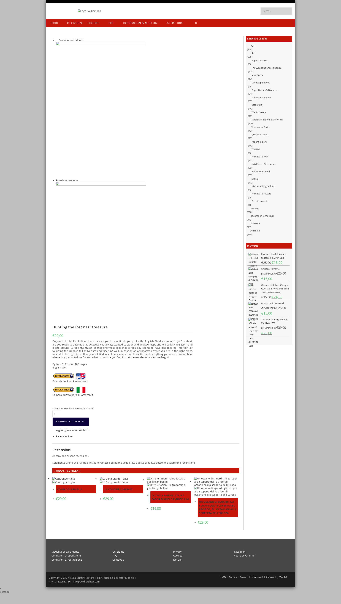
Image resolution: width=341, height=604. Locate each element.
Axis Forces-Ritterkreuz (263, 164)
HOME (222, 576)
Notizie (177, 559)
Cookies (177, 555)
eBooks (254, 208)
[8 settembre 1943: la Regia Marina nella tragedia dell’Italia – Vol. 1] (101, 250)
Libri (252, 53)
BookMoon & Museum (262, 215)
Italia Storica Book (260, 171)
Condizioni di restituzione (67, 559)
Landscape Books (260, 82)
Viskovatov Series (260, 127)
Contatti (270, 576)
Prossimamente (259, 201)
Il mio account (256, 576)
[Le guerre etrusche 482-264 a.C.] (101, 110)
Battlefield (256, 104)
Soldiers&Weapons (261, 97)
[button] (70, 430)
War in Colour (258, 112)
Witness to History (261, 193)
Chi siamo (118, 551)
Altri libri (255, 230)
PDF (252, 45)
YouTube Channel (244, 555)
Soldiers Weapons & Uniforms (267, 119)
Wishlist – (284, 576)
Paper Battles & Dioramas (264, 90)
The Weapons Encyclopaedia (266, 67)
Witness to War (259, 156)
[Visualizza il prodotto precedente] (57, 40)
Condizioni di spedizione (66, 555)
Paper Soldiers (259, 141)
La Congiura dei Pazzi (118, 489)
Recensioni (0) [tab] (64, 436)
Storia (254, 178)
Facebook (239, 551)
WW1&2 (255, 149)
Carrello (233, 576)
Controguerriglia (69, 489)
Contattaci (118, 559)
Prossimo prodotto (67, 180)
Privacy (177, 551)
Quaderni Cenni (259, 134)
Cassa (243, 576)
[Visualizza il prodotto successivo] (79, 180)
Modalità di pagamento (65, 551)
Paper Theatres (259, 60)
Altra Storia (257, 75)
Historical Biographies (262, 186)
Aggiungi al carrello (70, 421)
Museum (255, 223)
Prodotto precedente (71, 40)
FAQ (114, 555)
